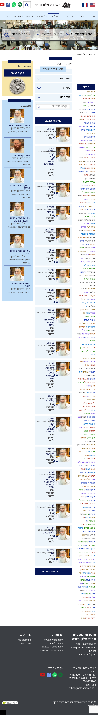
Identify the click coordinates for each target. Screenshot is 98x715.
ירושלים (91, 102)
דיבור (92, 451)
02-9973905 (82, 678)
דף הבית (92, 54)
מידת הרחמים (83, 251)
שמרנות (84, 586)
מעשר (89, 607)
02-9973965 (89, 681)
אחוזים (86, 371)
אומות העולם (89, 319)
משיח (80, 209)
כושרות (92, 651)
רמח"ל (92, 251)
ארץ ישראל (84, 500)
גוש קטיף (90, 417)
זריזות (90, 559)
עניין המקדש (89, 489)
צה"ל (92, 465)
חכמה (86, 292)
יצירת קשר (26, 643)
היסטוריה (87, 573)
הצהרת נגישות (24, 640)
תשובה (92, 521)
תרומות (20, 16)
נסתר (92, 486)
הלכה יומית (90, 524)
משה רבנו (90, 354)
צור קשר (7, 17)
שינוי (87, 313)
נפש (79, 333)
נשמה (87, 168)
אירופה (83, 576)
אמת (88, 593)
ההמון (92, 365)
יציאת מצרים (89, 206)
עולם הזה (86, 98)
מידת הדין (90, 410)
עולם (85, 102)
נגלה (83, 458)
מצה (87, 254)
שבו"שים (30, 16)
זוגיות (79, 195)
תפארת (91, 199)
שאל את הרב (55, 17)
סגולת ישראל (89, 216)
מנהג (86, 430)
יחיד (86, 614)
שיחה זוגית (82, 559)
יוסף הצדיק (90, 178)
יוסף (92, 413)
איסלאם (91, 493)
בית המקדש (89, 441)
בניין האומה (83, 237)
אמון (92, 261)
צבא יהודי (90, 272)
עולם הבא (90, 91)
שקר (83, 534)
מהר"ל (92, 119)
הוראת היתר (86, 448)
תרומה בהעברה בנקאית (52, 646)
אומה (83, 469)
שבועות (91, 237)
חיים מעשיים (89, 136)
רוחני (82, 254)
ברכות (92, 112)
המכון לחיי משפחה (87, 654)
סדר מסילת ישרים (87, 389)
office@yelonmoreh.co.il (82, 688)
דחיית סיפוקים (88, 268)
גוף (87, 521)
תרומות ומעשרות (88, 233)
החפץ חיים (90, 188)
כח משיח (83, 493)
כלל (87, 604)
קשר (92, 299)
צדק (93, 385)
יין (94, 559)
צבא (83, 313)
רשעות (92, 254)
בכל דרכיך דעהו (88, 95)
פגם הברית (90, 129)
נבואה (80, 600)
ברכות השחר (89, 309)
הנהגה (92, 171)
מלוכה (92, 292)
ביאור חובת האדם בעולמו (87, 284)
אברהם (81, 109)
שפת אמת (90, 288)
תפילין (86, 265)
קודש (92, 265)
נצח (93, 479)
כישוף (82, 569)
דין (93, 607)
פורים (81, 361)
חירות (92, 562)
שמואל (91, 430)
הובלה (81, 161)
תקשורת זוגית (89, 434)
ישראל (92, 371)
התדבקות (82, 213)
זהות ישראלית (83, 171)
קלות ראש (84, 472)
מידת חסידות (89, 337)
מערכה (82, 147)
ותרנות (81, 220)
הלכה (92, 593)
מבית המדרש (81, 17)
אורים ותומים (89, 209)
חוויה (81, 503)
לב (89, 465)
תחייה (92, 175)
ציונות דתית (90, 569)
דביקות (91, 586)
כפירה (83, 227)
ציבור (87, 451)
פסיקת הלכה (89, 220)
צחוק (82, 444)
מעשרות (49, 290)
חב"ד (83, 330)
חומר (88, 385)
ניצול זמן (82, 323)
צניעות (87, 247)
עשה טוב (86, 223)
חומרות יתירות (89, 423)
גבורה (81, 206)
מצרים (83, 579)
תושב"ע (91, 378)
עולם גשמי (90, 368)
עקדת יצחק (89, 496)
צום (88, 396)
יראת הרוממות (89, 157)
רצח (79, 417)
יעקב (92, 330)
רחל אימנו (86, 486)
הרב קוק (91, 510)
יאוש (84, 396)
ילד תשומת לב (89, 403)
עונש (80, 465)
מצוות (83, 417)
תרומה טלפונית (56, 643)
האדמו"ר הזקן (84, 555)
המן (78, 444)
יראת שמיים (90, 618)
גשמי (92, 313)
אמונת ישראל (89, 279)
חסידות (82, 326)
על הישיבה (91, 17)
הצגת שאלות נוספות (53, 571)
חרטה (83, 593)
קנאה (83, 288)
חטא (83, 375)
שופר (86, 541)
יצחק (87, 365)
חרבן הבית (90, 202)
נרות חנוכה (82, 295)
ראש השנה (90, 375)
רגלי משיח (90, 538)
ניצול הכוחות (89, 361)
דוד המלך (90, 566)
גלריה (44, 16)
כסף (85, 545)
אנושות (91, 185)
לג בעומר (81, 451)
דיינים (83, 538)
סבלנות (86, 175)
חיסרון (86, 597)
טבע (87, 514)
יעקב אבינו (85, 116)
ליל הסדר (82, 410)
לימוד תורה (84, 244)
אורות (87, 517)
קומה (87, 299)
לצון (82, 347)
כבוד (87, 330)
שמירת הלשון (89, 230)
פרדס (81, 240)
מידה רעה (90, 227)
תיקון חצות (90, 326)
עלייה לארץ (90, 458)
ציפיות (92, 244)
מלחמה (91, 164)
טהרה (84, 510)
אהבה (80, 489)
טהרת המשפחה (83, 548)
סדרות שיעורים (69, 17)
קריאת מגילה (89, 126)
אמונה (86, 455)
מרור (93, 573)
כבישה (91, 275)
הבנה (92, 469)
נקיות (92, 517)
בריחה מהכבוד (88, 181)
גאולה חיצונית (89, 358)
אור (79, 95)
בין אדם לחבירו (88, 344)
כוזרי (80, 573)
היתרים (80, 164)
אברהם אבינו (89, 347)
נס (86, 306)
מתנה (51, 270)
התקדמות (90, 213)
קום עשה (85, 333)
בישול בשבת (89, 161)
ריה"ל (92, 552)
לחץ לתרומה (17, 73)
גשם (80, 583)
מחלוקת (91, 306)
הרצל (83, 299)
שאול (87, 150)
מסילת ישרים (89, 427)
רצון (83, 618)
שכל (92, 247)
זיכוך (92, 548)
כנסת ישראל (89, 316)
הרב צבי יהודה (89, 399)
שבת (92, 258)
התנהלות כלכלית (88, 482)
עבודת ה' (81, 604)
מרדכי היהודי (89, 123)
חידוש (81, 541)
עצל (79, 586)
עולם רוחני (90, 444)
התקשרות (90, 323)
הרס (93, 545)
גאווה (79, 275)
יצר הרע (91, 140)
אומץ (92, 150)
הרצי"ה (92, 195)
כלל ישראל (90, 147)
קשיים (92, 472)
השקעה (85, 507)
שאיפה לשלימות (88, 351)
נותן (93, 448)
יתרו (82, 258)
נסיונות (80, 337)
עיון (87, 392)
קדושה (86, 583)
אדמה (80, 545)
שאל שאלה (51, 121)
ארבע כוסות (82, 378)
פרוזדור (80, 382)
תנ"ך (79, 119)
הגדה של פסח (83, 562)
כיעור (85, 164)
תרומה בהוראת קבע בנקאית (50, 650)
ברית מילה (90, 576)
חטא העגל (90, 579)
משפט (83, 202)
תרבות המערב (89, 420)
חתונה (81, 247)
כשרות (92, 514)
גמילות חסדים (89, 406)
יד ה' (80, 371)
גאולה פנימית (85, 479)
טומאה (82, 590)
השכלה (85, 195)
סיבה (92, 168)
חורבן (82, 188)
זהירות (92, 503)
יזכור (13, 16)
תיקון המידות (84, 552)
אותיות (87, 258)
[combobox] (78, 35)
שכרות (92, 604)
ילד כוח (82, 392)
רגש (87, 112)
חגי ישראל (90, 534)
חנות (38, 16)
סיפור (80, 527)
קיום (80, 157)
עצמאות (84, 140)
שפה (84, 105)
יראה (81, 230)
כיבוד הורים (90, 109)
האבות (92, 392)
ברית (82, 496)
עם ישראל (82, 143)
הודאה (92, 455)
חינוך (81, 309)
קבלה (85, 199)
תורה (92, 396)
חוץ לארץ (90, 437)
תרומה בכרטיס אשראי (53, 640)
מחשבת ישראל (88, 192)
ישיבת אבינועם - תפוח (86, 644)
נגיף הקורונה (84, 261)
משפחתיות (90, 154)
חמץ (89, 545)
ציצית (87, 590)
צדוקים (83, 566)
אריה (92, 98)
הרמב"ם (81, 368)
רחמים (92, 340)
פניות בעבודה (89, 531)
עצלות (86, 503)
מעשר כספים (89, 527)
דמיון (81, 427)
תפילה (85, 275)
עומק (92, 116)
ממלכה (83, 437)
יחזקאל (87, 382)
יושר (93, 382)
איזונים (83, 272)
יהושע (81, 126)
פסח (85, 465)
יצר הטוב (91, 475)
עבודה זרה (82, 475)
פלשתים (91, 143)
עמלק (82, 168)
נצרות (92, 333)
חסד (93, 611)
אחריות (87, 413)
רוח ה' (82, 524)
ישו (83, 517)
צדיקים (85, 185)
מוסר (92, 590)
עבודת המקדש (88, 302)
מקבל (82, 514)
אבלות (80, 462)
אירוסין (92, 507)
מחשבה (91, 614)
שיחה (82, 129)
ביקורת (92, 500)
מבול (87, 469)
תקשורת (91, 295)
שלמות (92, 597)
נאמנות (82, 112)
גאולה (92, 583)
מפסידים (91, 133)
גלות (93, 223)
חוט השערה (89, 240)
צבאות (83, 607)
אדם (92, 555)
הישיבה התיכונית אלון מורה (83, 647)
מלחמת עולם (89, 600)
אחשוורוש (86, 611)
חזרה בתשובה (89, 462)
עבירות (92, 541)
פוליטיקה (90, 105)
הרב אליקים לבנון (50, 172)
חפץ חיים (85, 119)
